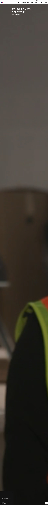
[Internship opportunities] (7, 498)
